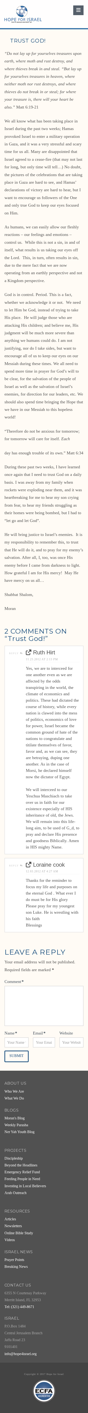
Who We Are (14, 1091)
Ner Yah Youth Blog (19, 1132)
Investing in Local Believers (25, 1186)
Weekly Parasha (16, 1125)
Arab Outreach (15, 1193)
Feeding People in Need (22, 1179)
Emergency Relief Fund (22, 1172)
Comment (14, 981)
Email (39, 1033)
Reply (14, 653)
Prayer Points (14, 1260)
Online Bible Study (18, 1233)
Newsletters (13, 1226)
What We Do (14, 1098)
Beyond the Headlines (20, 1165)
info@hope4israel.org (20, 1354)
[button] (78, 10)
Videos (9, 1240)
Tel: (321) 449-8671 (19, 1307)
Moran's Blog (14, 1118)
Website (66, 1033)
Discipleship (13, 1158)
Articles (10, 1219)
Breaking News (16, 1267)
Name (10, 1033)
